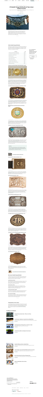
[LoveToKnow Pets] (19, 391)
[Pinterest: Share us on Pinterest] (21, 13)
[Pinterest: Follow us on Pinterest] (33, 383)
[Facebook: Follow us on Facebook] (30, 383)
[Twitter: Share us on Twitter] (20, 13)
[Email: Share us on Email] (22, 13)
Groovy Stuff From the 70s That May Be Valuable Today (19, 271)
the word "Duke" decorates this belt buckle (14, 141)
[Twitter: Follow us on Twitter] (32, 383)
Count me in (33, 56)
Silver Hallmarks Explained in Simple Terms (18, 154)
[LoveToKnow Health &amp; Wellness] (14, 391)
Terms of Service (29, 393)
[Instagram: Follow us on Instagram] (35, 383)
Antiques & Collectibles (20, 5)
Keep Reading (16, 351)
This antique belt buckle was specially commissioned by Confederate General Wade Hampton (17, 81)
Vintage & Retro (23, 5)
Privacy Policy (26, 393)
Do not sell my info (22, 393)
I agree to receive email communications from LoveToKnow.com (32, 58)
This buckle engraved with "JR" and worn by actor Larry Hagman (15, 229)
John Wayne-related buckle (13, 266)
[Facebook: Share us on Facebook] (19, 13)
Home (17, 5)
